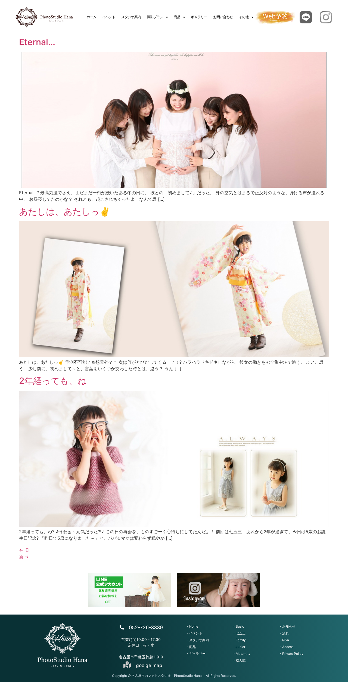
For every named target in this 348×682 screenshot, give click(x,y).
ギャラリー (199, 17)
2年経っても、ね (52, 380)
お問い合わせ (223, 17)
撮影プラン (155, 17)
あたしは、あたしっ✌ (64, 211)
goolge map (149, 665)
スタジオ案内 (131, 17)
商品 (177, 17)
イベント (108, 17)
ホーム (91, 17)
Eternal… (37, 42)
